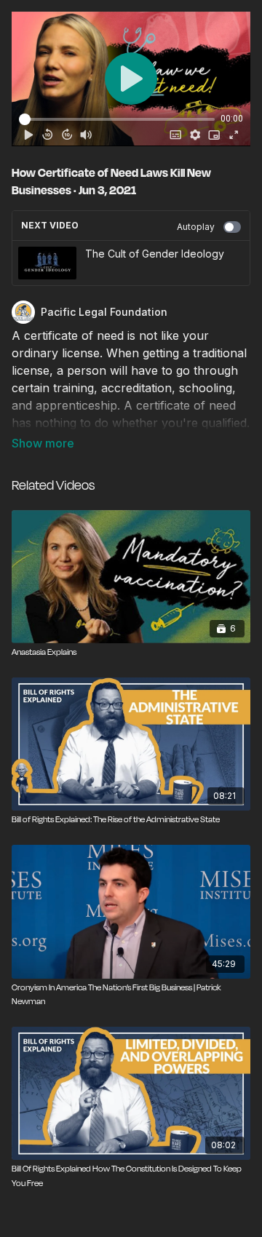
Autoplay (196, 226)
